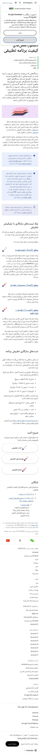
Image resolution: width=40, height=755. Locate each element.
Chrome (35, 716)
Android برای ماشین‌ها (31, 621)
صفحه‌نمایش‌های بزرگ (32, 610)
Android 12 (34, 651)
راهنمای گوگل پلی (26, 197)
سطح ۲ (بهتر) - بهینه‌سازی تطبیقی (24, 285)
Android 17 (34, 634)
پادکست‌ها (35, 574)
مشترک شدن (12, 744)
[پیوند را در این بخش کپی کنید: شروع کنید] (25, 432)
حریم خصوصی (34, 597)
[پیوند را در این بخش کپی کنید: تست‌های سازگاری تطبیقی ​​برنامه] (36, 355)
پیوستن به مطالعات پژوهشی (30, 699)
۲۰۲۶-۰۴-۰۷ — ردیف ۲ (26, 494)
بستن (20, 33)
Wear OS (35, 614)
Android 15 (34, 641)
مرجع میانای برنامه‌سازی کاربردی (29, 671)
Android (35, 552)
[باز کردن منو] (35, 2)
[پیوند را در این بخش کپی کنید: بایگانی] (29, 482)
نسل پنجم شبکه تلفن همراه (30, 601)
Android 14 (34, 644)
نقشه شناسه (25, 505)
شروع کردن (20, 40)
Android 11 (34, 655)
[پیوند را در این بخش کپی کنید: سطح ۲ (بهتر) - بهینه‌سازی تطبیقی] (36, 288)
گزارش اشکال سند (33, 691)
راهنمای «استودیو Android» (29, 664)
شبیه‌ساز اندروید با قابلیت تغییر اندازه (24, 420)
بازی (37, 583)
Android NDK (33, 679)
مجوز (25, 735)
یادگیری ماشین (34, 586)
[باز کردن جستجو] (20, 2)
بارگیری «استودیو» (32, 675)
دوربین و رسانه (34, 594)
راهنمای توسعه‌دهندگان (31, 668)
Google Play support (31, 695)
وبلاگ (36, 570)
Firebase (35, 720)
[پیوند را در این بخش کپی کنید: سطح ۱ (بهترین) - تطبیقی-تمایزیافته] (28, 313)
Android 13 (34, 648)
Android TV (34, 624)
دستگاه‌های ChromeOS (31, 617)
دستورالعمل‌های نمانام (16, 735)
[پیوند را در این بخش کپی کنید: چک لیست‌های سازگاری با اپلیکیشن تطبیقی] (28, 227)
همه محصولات (34, 727)
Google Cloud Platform (30, 723)
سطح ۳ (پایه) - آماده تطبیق (26, 250)
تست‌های (35, 132)
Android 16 (34, 637)
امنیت (36, 559)
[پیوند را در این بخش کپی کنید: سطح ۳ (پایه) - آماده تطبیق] (13, 250)
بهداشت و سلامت (33, 590)
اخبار (36, 566)
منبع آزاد (35, 563)
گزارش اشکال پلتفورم (32, 688)
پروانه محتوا (35, 525)
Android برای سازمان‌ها (31, 556)
